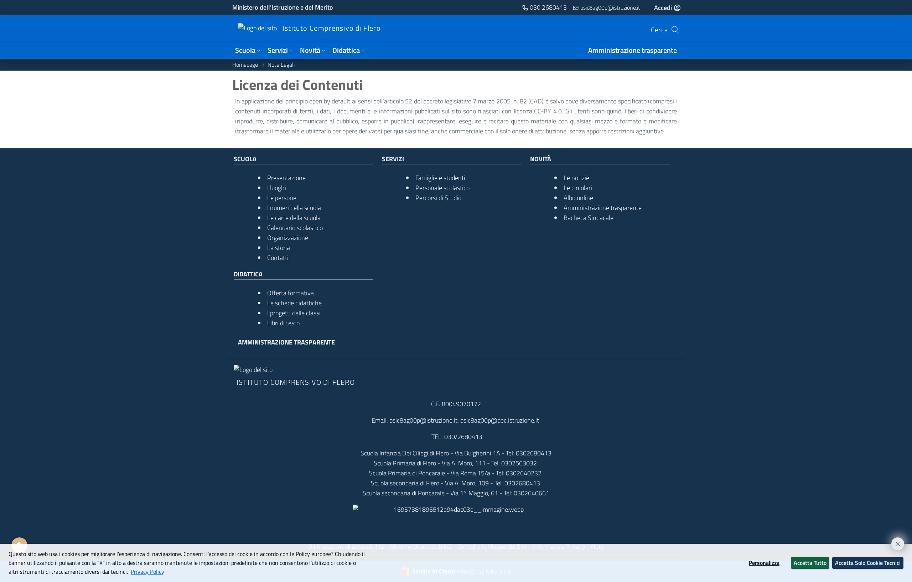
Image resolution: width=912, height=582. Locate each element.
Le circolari (578, 188)
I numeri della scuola (294, 208)
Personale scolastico (442, 188)
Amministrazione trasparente (632, 50)
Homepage (245, 64)
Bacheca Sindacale (588, 218)
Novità (310, 50)
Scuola (245, 50)
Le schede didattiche (294, 303)
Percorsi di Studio (438, 198)
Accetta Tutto (810, 562)
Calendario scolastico (295, 228)
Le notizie (576, 178)
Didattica (346, 50)
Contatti (278, 257)
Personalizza (764, 562)
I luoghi (276, 188)
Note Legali (281, 64)
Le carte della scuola (294, 218)
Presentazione (286, 178)
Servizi (278, 50)
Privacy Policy (147, 571)
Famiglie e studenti (440, 178)
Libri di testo (283, 323)
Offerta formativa (290, 293)
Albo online (578, 198)
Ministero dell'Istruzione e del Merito (282, 7)
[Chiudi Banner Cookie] (894, 540)
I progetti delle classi (294, 313)
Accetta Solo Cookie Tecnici (868, 562)
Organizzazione (287, 237)
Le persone (281, 198)
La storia (278, 247)
